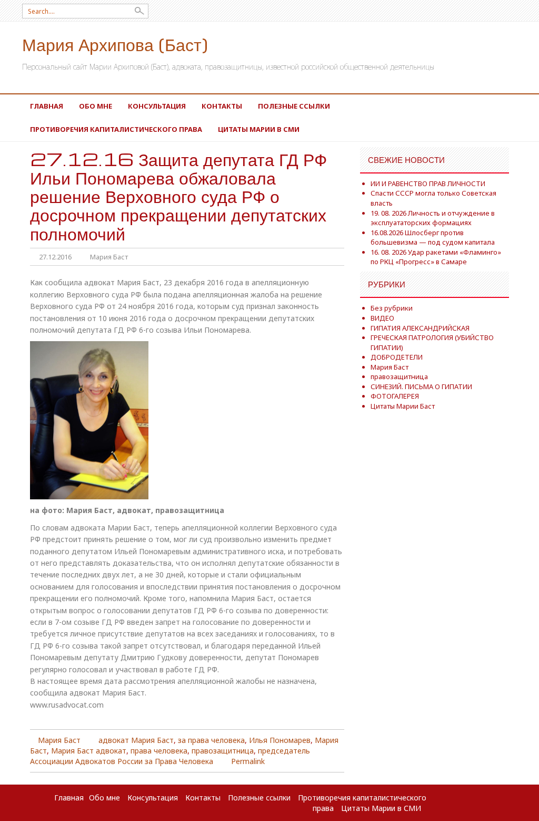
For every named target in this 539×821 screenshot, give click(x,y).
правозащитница (223, 751)
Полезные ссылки (294, 106)
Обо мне (95, 106)
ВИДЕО (382, 318)
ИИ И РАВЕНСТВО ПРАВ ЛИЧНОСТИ (428, 183)
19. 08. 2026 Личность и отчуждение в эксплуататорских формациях (433, 218)
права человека (159, 751)
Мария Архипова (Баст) (115, 44)
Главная (46, 106)
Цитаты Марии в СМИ (259, 129)
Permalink (248, 761)
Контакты (222, 106)
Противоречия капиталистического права (116, 129)
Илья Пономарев (280, 740)
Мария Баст (109, 257)
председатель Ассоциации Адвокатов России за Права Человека (170, 756)
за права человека (211, 740)
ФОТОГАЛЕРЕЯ (395, 396)
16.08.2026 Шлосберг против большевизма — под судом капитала (433, 237)
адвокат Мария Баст (136, 740)
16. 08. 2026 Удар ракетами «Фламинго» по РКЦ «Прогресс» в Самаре (436, 257)
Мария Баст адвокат (88, 751)
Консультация (157, 106)
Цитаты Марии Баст (403, 406)
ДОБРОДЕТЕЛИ (397, 357)
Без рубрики (392, 308)
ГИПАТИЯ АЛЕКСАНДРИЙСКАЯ (420, 328)
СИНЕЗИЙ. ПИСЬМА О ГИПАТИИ (421, 386)
